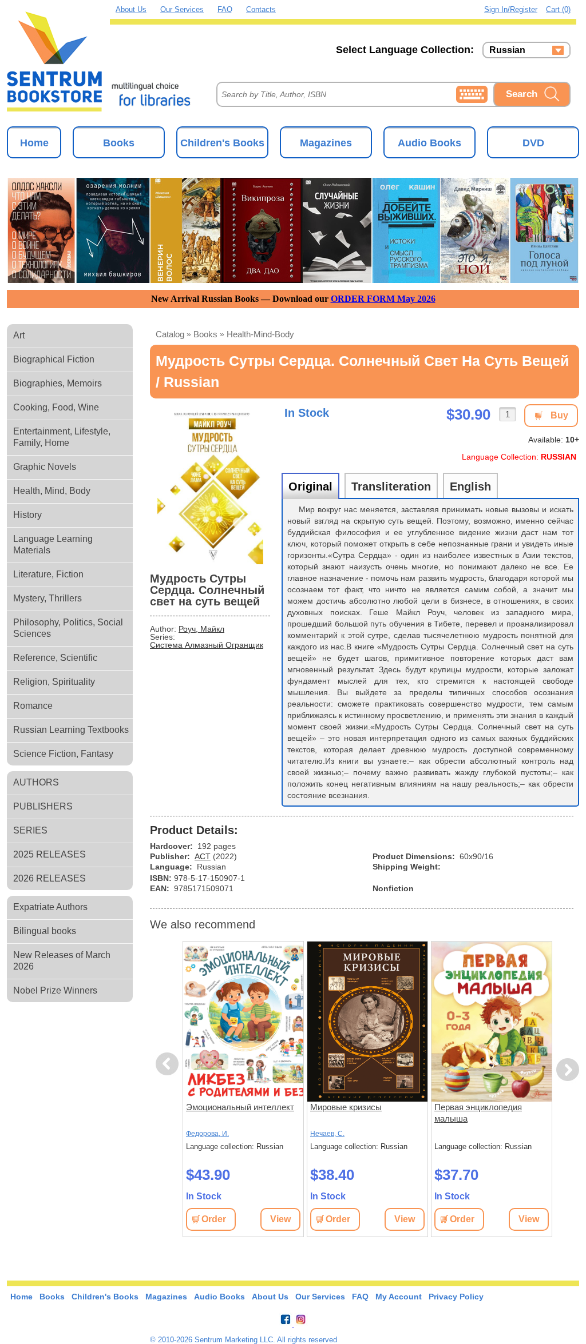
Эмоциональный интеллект (240, 1107)
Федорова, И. (207, 1134)
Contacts (261, 9)
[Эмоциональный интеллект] (243, 1022)
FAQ (224, 9)
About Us (131, 9)
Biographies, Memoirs (57, 383)
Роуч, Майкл (201, 628)
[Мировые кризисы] (367, 1022)
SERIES (30, 830)
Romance (33, 706)
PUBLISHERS (43, 806)
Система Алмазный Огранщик (206, 644)
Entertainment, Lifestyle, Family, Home (61, 437)
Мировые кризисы (346, 1107)
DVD (533, 143)
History (27, 515)
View (280, 1219)
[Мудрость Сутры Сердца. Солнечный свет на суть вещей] (210, 484)
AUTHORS (36, 782)
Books (118, 143)
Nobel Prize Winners (55, 990)
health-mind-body (260, 334)
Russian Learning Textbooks (71, 730)
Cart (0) (558, 9)
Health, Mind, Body (51, 491)
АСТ (203, 856)
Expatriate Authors (50, 907)
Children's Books (222, 143)
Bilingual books (44, 931)
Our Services (182, 9)
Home (34, 143)
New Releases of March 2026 (61, 960)
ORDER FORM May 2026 (383, 299)
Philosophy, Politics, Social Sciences (68, 628)
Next (568, 1070)
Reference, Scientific (55, 658)
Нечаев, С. (327, 1134)
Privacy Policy (456, 1296)
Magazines (326, 143)
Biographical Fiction (53, 359)
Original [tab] (310, 486)
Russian (507, 50)
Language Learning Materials (53, 544)
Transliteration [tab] (391, 486)
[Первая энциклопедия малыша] (491, 1022)
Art (19, 335)
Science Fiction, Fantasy (63, 754)
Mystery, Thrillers (47, 598)
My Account (398, 1296)
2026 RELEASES (49, 878)
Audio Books (429, 143)
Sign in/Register (510, 9)
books (205, 334)
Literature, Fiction (48, 574)
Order (213, 1219)
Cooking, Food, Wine (56, 407)
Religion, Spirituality (54, 682)
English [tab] (470, 486)
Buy (559, 415)
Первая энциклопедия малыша (478, 1112)
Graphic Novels (44, 467)
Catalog (170, 334)
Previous (168, 1064)
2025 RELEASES (49, 854)
